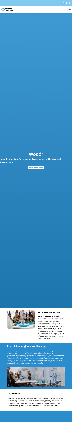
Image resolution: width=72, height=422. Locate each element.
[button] (63, 3)
